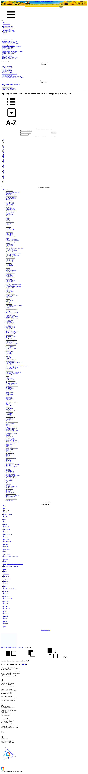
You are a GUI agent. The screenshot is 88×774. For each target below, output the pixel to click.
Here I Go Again (9, 292)
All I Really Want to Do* (11, 197)
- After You (7, 69)
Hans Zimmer (6, 574)
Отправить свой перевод (9, 31)
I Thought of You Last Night (12, 316)
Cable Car (8, 220)
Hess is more (6, 539)
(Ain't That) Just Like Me (11, 196)
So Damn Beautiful (10, 468)
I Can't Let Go (9, 304)
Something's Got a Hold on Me (13, 475)
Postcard (8, 435)
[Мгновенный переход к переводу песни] (11, 117)
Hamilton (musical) (7, 534)
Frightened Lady (9, 276)
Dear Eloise (8, 246)
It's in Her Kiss (9, 335)
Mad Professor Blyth (10, 379)
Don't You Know (9, 260)
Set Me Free (8, 460)
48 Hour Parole (9, 191)
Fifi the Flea (8, 274)
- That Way (7, 87)
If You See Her (9, 328)
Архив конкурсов (7, 29)
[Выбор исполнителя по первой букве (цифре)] (11, 127)
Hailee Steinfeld (6, 608)
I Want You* (8, 321)
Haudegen (5, 623)
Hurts (4, 519)
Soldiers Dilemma (10, 471)
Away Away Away (10, 202)
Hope (7, 301)
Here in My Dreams (10, 294)
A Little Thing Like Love (11, 194)
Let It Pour (8, 352)
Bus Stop (8, 217)
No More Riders (9, 408)
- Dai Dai (9, 41)
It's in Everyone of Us (11, 333)
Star (7, 481)
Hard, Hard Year (9, 281)
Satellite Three (9, 451)
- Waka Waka (11, 46)
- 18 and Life (7, 67)
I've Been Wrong (9, 317)
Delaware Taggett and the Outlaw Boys (14, 248)
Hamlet (4, 571)
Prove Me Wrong (10, 438)
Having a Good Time (10, 285)
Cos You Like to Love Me (11, 239)
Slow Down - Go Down (11, 466)
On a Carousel (9, 413)
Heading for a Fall (10, 287)
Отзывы (5, 32)
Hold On (8, 299)
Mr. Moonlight (9, 397)
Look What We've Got (11, 368)
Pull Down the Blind (10, 439)
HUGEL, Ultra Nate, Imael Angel (10, 556)
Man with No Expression (11, 383)
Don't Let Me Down (10, 256)
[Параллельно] (11, 658)
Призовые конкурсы (8, 26)
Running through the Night (12, 448)
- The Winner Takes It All (9, 58)
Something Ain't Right (11, 474)
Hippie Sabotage (7, 554)
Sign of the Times (10, 463)
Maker (7, 382)
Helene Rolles (6, 591)
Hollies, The (20, 647)
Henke (4, 551)
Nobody (8, 409)
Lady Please (8, 347)
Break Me (8, 213)
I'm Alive (8, 310)
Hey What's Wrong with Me (12, 295)
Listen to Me (9, 355)
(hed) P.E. (5, 559)
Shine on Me (9, 461)
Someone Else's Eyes (10, 472)
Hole (4, 521)
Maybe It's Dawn (10, 388)
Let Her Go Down (10, 351)
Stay (7, 482)
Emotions (8, 268)
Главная (5, 22)
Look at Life (8, 364)
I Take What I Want (10, 315)
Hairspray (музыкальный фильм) (10, 566)
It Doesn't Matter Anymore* (12, 331)
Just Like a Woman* (10, 341)
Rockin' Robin (9, 444)
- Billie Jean (8, 42)
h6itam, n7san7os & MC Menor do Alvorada (13, 564)
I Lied (7, 307)
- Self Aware (8, 45)
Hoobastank (6, 593)
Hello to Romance (10, 291)
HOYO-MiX (6, 526)
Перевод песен (6, 24)
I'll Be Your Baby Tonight (11, 309)
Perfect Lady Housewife (11, 428)
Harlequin (8, 282)
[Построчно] (31, 658)
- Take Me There (7, 48)
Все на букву (45, 630)
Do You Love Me (10, 251)
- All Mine (13, 77)
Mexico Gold (9, 391)
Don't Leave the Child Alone (12, 255)
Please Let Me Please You (11, 431)
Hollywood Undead (7, 514)
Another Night (9, 201)
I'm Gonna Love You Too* (12, 312)
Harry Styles (6, 516)
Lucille (7, 376)
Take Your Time (9, 500)
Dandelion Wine (9, 245)
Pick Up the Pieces (10, 429)
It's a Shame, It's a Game (11, 332)
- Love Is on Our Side (9, 74)
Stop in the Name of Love (11, 486)
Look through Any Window (12, 367)
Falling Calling (9, 271)
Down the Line (9, 264)
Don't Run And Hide (10, 258)
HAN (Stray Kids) (7, 541)
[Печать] (64, 658)
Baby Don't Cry (9, 204)
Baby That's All (9, 205)
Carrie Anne (8, 227)
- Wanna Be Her (7, 66)
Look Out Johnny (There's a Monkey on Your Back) (17, 366)
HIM (4, 505)
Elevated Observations (11, 266)
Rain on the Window (10, 443)
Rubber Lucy (9, 446)
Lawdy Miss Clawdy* (11, 348)
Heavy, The (5, 546)
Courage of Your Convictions (12, 240)
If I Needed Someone (10, 326)
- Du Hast (7, 50)
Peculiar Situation (10, 423)
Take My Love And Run (11, 499)
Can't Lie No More (10, 222)
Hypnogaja (5, 603)
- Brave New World (9, 89)
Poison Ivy (8, 434)
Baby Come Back (10, 203)
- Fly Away (7, 71)
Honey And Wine (10, 300)
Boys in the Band (10, 212)
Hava (4, 626)
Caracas (7, 224)
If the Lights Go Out (10, 327)
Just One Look (9, 342)
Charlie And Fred (10, 229)
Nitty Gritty (8, 407)
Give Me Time (9, 279)
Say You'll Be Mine (10, 454)
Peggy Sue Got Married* (11, 427)
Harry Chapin (6, 581)
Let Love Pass (9, 353)
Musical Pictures (9, 398)
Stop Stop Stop (9, 489)
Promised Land (9, 436)
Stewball (8, 485)
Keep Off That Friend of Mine (12, 343)
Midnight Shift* (9, 393)
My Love (8, 403)
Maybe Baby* (9, 387)
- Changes (7, 70)
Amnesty (8, 199)
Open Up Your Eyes (10, 417)
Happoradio (5, 616)
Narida (7, 404)
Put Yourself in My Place (11, 440)
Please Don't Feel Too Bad (12, 430)
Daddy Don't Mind (10, 244)
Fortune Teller (9, 275)
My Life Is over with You (11, 402)
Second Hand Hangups (11, 458)
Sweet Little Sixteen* (10, 497)
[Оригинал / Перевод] (52, 658)
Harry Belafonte (6, 579)
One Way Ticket (9, 415)
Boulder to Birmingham (11, 210)
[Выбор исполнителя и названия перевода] (11, 106)
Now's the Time (9, 412)
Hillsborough (9, 297)
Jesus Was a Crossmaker (11, 340)
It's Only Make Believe (11, 336)
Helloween (5, 536)
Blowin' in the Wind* (10, 208)
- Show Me (7, 75)
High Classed (9, 296)
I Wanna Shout (9, 320)
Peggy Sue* (8, 425)
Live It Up (8, 358)
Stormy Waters (9, 490)
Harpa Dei (5, 544)
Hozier (4, 508)
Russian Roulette (9, 449)
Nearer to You (9, 405)
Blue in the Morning (10, 209)
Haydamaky (6, 586)
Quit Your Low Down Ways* (12, 441)
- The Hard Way (10, 43)
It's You (7, 337)
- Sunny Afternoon (11, 76)
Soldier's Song (9, 470)
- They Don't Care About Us (12, 51)
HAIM (4, 611)
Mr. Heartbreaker (9, 395)
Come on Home (9, 234)
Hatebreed (5, 583)
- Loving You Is (7, 85)
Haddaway (5, 524)
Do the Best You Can (10, 249)
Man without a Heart (10, 384)
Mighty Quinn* (9, 394)
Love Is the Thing (10, 371)
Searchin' (8, 456)
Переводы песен (10, 647)
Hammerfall (5, 613)
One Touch (8, 414)
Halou (4, 569)
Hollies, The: (6, 189)
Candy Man (8, 223)
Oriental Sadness (9, 418)
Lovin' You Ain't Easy (11, 374)
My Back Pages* (9, 399)
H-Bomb (5, 606)
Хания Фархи (6, 529)
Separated (8, 459)
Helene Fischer (6, 549)
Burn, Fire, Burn (9, 214)
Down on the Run (10, 261)
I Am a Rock (9, 302)
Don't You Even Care (10, 259)
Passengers (8, 420)
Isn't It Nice (8, 330)
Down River (8, 263)
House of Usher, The (7, 598)
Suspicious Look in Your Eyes (12, 495)
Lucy (7, 377)
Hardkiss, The (6, 576)
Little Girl (8, 356)
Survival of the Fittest (10, 492)
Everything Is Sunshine (11, 270)
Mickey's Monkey (10, 392)
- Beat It (8, 47)
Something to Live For (11, 476)
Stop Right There (10, 487)
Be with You (8, 207)
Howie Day (5, 601)
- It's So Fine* (9, 88)
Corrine (7, 238)
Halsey (4, 511)
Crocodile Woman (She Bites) (12, 242)
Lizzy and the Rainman (11, 359)
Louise (7, 369)
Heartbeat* (8, 289)
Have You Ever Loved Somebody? (13, 284)
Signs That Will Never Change (12, 464)
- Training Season (8, 53)
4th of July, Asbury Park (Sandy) (13, 192)
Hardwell (5, 618)
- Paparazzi (7, 56)
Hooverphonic (6, 596)
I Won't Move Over (10, 323)
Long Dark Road (9, 363)
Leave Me (8, 350)
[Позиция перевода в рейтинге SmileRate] (66, 658)
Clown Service (9, 232)
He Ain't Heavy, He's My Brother (13, 286)
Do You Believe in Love (11, 250)
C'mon (7, 219)
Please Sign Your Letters (11, 433)
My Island (8, 400)
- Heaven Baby (11, 84)
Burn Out (8, 215)
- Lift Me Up (7, 72)
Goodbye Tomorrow (10, 280)
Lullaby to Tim (9, 378)
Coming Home (9, 235)
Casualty (8, 228)
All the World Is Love (11, 198)
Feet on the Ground (10, 273)
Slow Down (8, 465)
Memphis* (8, 389)
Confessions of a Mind (11, 237)
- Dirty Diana (9, 52)
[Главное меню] (11, 19)
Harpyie (5, 621)
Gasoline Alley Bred (10, 278)
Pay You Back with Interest (12, 422)
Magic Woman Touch (10, 381)
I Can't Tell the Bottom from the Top (14, 305)
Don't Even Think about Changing (13, 253)
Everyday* (8, 269)
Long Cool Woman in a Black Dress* (14, 362)
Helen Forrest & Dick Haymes (10, 588)
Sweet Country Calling (11, 496)
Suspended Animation (11, 494)
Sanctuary (8, 450)
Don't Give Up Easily (10, 254)
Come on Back (9, 233)
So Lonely (8, 469)
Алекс (24, 664)
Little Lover (8, 357)
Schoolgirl (8, 455)
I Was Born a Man (10, 322)
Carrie (7, 225)
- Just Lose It (7, 54)
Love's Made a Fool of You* (12, 373)
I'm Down (8, 311)
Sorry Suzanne (9, 480)
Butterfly (8, 218)
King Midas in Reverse (11, 345)
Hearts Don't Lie (9, 290)
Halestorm (5, 531)
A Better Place (9, 193)
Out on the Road (9, 419)
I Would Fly (8, 325)
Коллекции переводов (8, 30)
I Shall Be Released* (10, 314)
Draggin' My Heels (10, 265)
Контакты (5, 33)
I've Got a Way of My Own (12, 318)
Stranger (8, 491)
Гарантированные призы (9, 27)
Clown (7, 230)
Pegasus (8, 424)
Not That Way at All (10, 410)
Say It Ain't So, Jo (10, 453)
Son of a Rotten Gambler (11, 477)
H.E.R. (4, 561)
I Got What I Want (10, 306)
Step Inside (8, 484)
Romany (8, 445)
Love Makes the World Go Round (13, 372)
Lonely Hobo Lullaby (11, 361)
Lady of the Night (10, 346)
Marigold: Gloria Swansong (12, 386)
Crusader (8, 243)
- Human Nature (9, 57)
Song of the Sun (9, 479)
